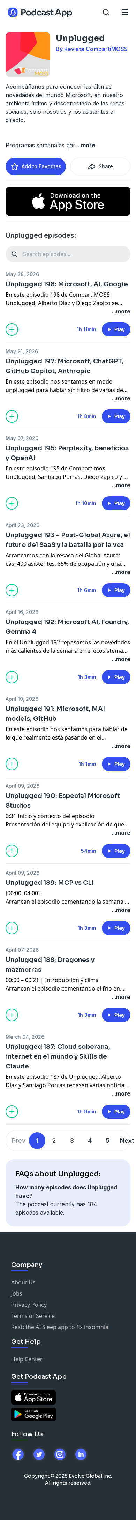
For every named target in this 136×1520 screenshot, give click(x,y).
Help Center (27, 1359)
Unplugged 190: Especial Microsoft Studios (63, 800)
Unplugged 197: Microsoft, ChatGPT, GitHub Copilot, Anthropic (64, 366)
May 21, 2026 (22, 351)
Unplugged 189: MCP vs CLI (50, 883)
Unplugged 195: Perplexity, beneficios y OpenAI (67, 453)
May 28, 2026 (22, 274)
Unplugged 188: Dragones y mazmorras (50, 964)
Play (119, 329)
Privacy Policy (29, 1304)
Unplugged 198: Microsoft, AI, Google (67, 284)
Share (106, 166)
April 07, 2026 (22, 950)
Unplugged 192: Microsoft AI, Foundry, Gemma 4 (67, 627)
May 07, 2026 (22, 438)
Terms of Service (33, 1316)
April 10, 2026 (22, 699)
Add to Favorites (41, 166)
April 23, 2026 (22, 525)
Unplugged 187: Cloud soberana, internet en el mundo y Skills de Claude (58, 1056)
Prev (18, 1140)
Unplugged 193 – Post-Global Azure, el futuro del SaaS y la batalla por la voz (68, 540)
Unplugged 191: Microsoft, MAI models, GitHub (55, 713)
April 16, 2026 (22, 612)
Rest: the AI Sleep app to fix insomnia (59, 1327)
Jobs (16, 1293)
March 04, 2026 (25, 1037)
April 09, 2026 (22, 786)
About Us (23, 1282)
